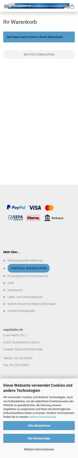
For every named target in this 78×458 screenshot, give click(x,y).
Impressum (15, 290)
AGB (11, 283)
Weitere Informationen (39, 449)
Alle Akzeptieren (39, 425)
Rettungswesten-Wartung (25, 260)
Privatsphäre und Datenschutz (28, 276)
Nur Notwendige (39, 438)
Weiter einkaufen (39, 54)
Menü (6, 6)
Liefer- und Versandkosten (25, 297)
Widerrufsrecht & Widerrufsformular (32, 304)
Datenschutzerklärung (42, 416)
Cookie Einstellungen (21, 311)
